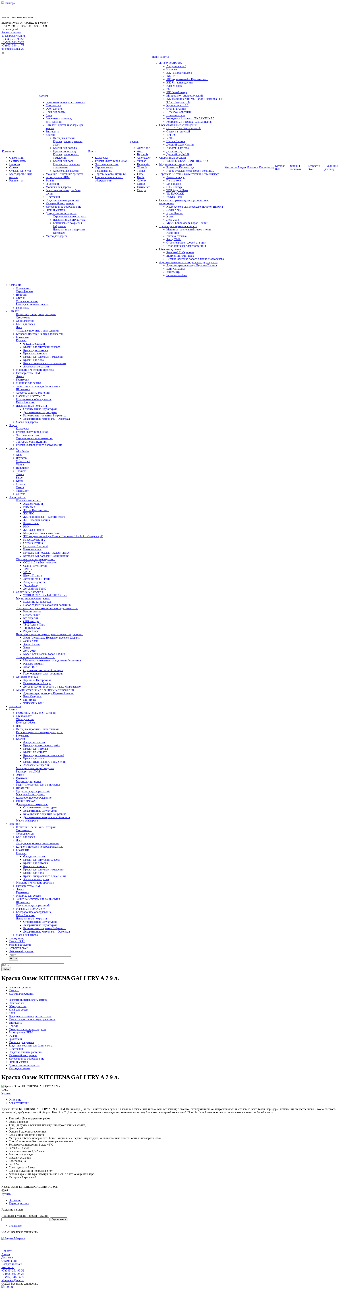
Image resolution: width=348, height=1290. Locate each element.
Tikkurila (142, 167)
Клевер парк (174, 85)
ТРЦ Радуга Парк (177, 190)
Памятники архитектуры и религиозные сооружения (49, 634)
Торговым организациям (110, 173)
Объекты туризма (170, 249)
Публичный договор (331, 167)
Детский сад (174, 151)
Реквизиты (16, 180)
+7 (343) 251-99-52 (12, 38)
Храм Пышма (174, 213)
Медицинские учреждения (175, 164)
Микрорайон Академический (184, 95)
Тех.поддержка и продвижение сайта (24, 1244)
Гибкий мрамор (55, 209)
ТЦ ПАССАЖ (175, 193)
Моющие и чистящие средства (64, 173)
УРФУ (170, 138)
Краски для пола (63, 160)
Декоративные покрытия (61, 213)
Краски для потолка (65, 147)
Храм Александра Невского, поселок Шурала (194, 206)
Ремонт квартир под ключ (111, 160)
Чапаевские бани (176, 275)
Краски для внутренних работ (41, 346)
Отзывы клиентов (20, 170)
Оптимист (143, 187)
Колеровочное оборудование (63, 206)
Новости (14, 164)
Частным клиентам (107, 164)
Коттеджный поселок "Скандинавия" (189, 121)
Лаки (49, 115)
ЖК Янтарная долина (179, 82)
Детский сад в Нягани (180, 144)
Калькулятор (266, 167)
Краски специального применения (66, 166)
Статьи (13, 167)
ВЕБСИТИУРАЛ (11, 1247)
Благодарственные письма (32, 304)
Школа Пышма (175, 141)
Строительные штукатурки (69, 216)
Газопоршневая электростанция (186, 245)
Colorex (141, 180)
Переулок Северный (179, 111)
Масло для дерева (56, 236)
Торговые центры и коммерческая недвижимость (189, 173)
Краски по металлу (64, 151)
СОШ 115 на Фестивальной (183, 128)
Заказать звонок (11, 32)
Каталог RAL (280, 167)
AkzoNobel (143, 147)
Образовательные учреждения (177, 124)
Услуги (93, 151)
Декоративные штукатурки (69, 219)
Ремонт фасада (175, 177)
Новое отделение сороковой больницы (190, 170)
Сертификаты (17, 160)
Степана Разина (176, 108)
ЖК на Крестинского (179, 72)
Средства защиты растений (62, 200)
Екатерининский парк (180, 255)
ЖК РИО (172, 75)
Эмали (50, 180)
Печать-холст (174, 180)
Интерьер (172, 69)
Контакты (231, 167)
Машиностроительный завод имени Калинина (52, 660)
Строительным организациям (104, 169)
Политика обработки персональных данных (17, 1235)
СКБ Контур (174, 187)
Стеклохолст (53, 105)
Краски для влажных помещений (66, 156)
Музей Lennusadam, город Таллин (187, 222)
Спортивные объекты (172, 157)
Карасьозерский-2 (177, 105)
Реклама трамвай (176, 236)
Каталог (44, 95)
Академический (176, 66)
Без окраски (173, 183)
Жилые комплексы (170, 62)
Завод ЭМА (173, 239)
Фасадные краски (64, 138)
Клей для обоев (55, 111)
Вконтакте (15, 1225)
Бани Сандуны (175, 268)
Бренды (135, 141)
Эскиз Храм (173, 209)
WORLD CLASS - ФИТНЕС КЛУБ (188, 160)
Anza (140, 151)
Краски (50, 134)
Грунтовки (52, 183)
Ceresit (141, 183)
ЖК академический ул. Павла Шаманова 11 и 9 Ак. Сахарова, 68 (63, 536)
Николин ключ (175, 115)
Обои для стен (54, 108)
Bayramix (142, 154)
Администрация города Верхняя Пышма (191, 265)
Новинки (252, 167)
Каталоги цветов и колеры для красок (39, 333)
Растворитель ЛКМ (58, 177)
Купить (6, 1093)
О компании (16, 157)
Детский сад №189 (177, 154)
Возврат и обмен (314, 167)
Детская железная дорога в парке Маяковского (195, 258)
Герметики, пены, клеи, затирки (65, 102)
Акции (241, 167)
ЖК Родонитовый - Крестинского (187, 79)
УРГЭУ (171, 134)
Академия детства (177, 147)
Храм (169, 216)
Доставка (7, 1257)
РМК (169, 89)
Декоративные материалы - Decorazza (46, 418)
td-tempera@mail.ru (13, 35)
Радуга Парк (174, 196)
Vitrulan (141, 160)
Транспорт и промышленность (178, 226)
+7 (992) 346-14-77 (12, 45)
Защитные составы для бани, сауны (38, 386)
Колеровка (101, 157)
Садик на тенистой (178, 131)
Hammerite (143, 164)
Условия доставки (295, 167)
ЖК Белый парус (176, 92)
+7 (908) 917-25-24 (12, 42)
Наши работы (161, 56)
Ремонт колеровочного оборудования (109, 179)
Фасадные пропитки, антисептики (59, 120)
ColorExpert (144, 157)
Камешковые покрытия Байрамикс (44, 415)
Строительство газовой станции (186, 242)
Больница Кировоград (180, 167)
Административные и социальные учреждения (188, 262)
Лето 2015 (172, 219)
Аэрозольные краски (66, 170)
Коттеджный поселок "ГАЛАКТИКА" (190, 118)
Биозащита (52, 131)
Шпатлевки (53, 196)
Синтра (141, 190)
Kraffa (140, 177)
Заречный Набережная (180, 252)
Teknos (141, 170)
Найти (13, 958)
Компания (9, 151)
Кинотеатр (173, 271)
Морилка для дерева (58, 187)
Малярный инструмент (60, 203)
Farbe (140, 173)
